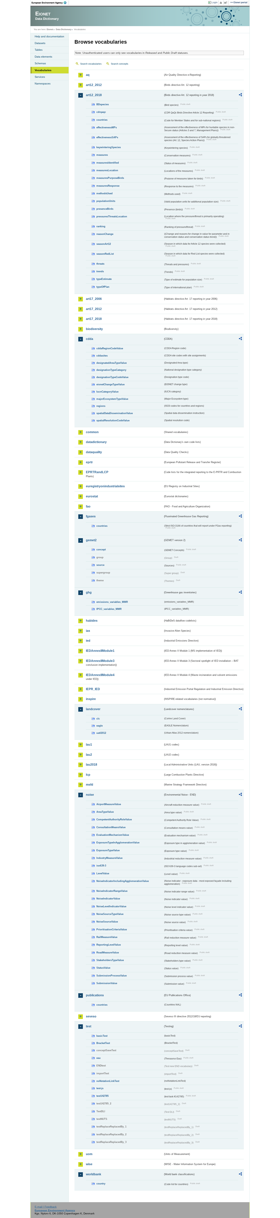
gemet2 (91, 540)
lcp (88, 774)
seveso (91, 1016)
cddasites (102, 355)
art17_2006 (94, 298)
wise (89, 1164)
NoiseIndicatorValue (108, 898)
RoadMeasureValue (107, 952)
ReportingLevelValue (108, 944)
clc (98, 718)
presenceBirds (104, 208)
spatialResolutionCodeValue (113, 420)
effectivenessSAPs (107, 137)
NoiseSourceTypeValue (109, 914)
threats (100, 263)
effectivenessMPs (106, 127)
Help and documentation (49, 36)
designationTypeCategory (111, 370)
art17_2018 (94, 318)
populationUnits (105, 201)
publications (95, 995)
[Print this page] (221, 3)
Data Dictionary (63, 29)
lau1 (89, 744)
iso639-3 (101, 865)
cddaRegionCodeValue (109, 348)
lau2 (89, 754)
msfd (89, 784)
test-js (99, 1088)
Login (215, 2)
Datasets (40, 43)
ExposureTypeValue (108, 850)
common (92, 432)
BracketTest (103, 1043)
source (100, 565)
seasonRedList (105, 253)
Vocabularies (43, 70)
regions (100, 406)
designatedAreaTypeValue (111, 362)
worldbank (93, 1174)
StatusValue (103, 967)
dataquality (94, 452)
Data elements (43, 56)
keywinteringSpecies (108, 147)
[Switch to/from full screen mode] (226, 3)
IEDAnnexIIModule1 (100, 650)
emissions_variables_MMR (112, 602)
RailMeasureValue (106, 937)
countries (101, 119)
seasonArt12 (103, 243)
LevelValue (102, 873)
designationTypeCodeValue (112, 377)
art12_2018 (94, 95)
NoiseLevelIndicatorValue (111, 906)
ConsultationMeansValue (111, 827)
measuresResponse (107, 185)
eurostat (92, 496)
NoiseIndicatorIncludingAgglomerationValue (122, 881)
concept (101, 549)
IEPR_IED (93, 689)
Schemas (40, 63)
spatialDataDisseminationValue (114, 413)
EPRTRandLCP (97, 472)
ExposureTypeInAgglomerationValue (117, 842)
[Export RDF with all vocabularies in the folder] (240, 95)
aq (88, 74)
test (88, 1026)
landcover (93, 709)
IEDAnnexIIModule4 (100, 675)
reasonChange (104, 234)
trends (100, 271)
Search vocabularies (91, 64)
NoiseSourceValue (107, 921)
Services (40, 76)
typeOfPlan (102, 286)
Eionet (50, 29)
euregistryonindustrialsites (105, 486)
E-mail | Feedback (46, 1206)
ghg (89, 592)
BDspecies (102, 104)
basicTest (101, 1035)
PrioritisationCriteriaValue (111, 929)
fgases (91, 516)
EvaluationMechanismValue (112, 834)
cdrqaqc (101, 112)
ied (88, 640)
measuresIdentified (107, 162)
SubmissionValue (106, 983)
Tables (38, 49)
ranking (100, 226)
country (100, 1183)
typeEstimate (104, 279)
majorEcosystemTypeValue (112, 398)
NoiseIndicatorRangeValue (111, 891)
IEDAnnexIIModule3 (100, 660)
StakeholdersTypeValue (110, 960)
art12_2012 (94, 85)
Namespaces (42, 83)
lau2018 (91, 764)
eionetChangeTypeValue (110, 384)
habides (92, 620)
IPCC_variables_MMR (109, 609)
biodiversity (94, 329)
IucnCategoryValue (107, 391)
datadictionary (96, 442)
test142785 (102, 1095)
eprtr (89, 462)
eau (98, 1058)
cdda (89, 338)
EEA (50, 3)
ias (88, 630)
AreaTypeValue (105, 811)
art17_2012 (94, 309)
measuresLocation (107, 170)
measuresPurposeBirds (110, 178)
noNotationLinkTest (107, 1081)
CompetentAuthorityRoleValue (114, 819)
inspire (91, 699)
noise (90, 794)
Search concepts (119, 64)
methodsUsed (104, 193)
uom (89, 1154)
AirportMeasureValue (108, 804)
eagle (99, 725)
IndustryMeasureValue (109, 858)
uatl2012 (101, 732)
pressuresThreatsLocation (111, 216)
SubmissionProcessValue (111, 975)
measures (102, 154)
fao (88, 506)
